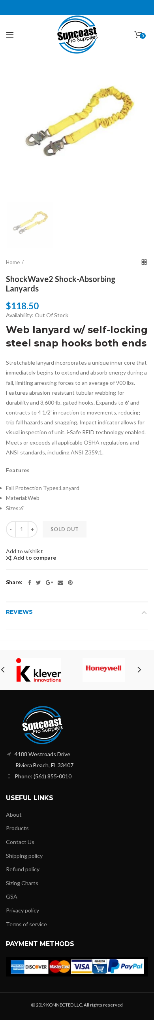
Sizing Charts (22, 883)
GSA (11, 896)
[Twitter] (38, 582)
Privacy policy (22, 910)
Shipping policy (24, 855)
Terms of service (26, 924)
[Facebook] (30, 582)
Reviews (19, 611)
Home (13, 262)
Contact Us (20, 841)
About (14, 814)
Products (17, 828)
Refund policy (22, 869)
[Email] (60, 582)
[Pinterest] (70, 582)
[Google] (49, 582)
